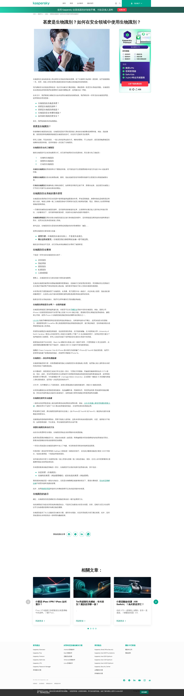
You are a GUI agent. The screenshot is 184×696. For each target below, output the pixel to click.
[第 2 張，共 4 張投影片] (90, 628)
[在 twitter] (75, 534)
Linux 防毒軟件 (68, 663)
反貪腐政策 (41, 683)
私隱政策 (35, 683)
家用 (64, 3)
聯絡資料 (128, 653)
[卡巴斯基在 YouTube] (139, 680)
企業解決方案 (99, 670)
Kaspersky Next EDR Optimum (103, 656)
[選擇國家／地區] (116, 3)
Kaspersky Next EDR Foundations (104, 653)
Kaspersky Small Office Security (104, 649)
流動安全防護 (68, 656)
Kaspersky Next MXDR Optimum (104, 663)
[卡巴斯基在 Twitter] (129, 680)
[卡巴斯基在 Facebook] (124, 680)
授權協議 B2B (57, 683)
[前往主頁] (41, 3)
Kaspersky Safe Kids (39, 660)
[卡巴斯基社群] (149, 680)
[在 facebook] (69, 534)
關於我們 (90, 3)
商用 (71, 3)
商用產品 (98, 645)
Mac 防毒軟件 (68, 653)
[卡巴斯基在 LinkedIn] (134, 680)
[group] (51, 601)
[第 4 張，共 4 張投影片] (96, 628)
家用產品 (36, 645)
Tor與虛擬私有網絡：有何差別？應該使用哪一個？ (90, 603)
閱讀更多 (39, 621)
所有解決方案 (37, 670)
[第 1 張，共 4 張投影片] (88, 628)
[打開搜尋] (119, 3)
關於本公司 (128, 649)
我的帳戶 (137, 3)
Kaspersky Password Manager (42, 666)
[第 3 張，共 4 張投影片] (93, 628)
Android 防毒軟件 (69, 649)
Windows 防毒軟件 (69, 660)
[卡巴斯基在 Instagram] (144, 680)
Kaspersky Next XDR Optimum (103, 660)
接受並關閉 (144, 692)
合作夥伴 (80, 3)
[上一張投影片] (28, 602)
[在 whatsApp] (88, 534)
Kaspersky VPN (37, 663)
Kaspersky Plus (37, 653)
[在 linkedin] (81, 534)
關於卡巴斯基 (130, 645)
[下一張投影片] (156, 602)
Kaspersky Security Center (102, 666)
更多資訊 (47, 692)
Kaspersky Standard (39, 649)
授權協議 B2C (49, 683)
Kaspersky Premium (38, 656)
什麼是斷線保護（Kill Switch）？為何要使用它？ (130, 603)
